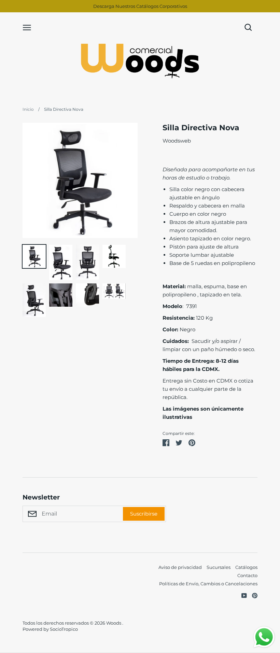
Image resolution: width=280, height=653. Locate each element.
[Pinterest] (252, 595)
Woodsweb (177, 140)
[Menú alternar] (27, 27)
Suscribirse (143, 513)
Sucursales (218, 567)
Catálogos (246, 567)
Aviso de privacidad (180, 567)
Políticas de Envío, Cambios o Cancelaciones (208, 583)
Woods (114, 623)
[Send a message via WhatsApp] (264, 637)
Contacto (247, 575)
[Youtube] (241, 595)
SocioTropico (64, 629)
